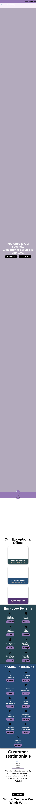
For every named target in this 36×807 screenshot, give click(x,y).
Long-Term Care (26, 676)
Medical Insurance (10, 618)
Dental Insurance (25, 618)
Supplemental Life (10, 644)
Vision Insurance (10, 631)
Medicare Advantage (10, 728)
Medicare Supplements (26, 715)
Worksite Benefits (26, 657)
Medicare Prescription (25, 728)
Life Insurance (25, 631)
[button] (33, 5)
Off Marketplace (10, 702)
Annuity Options (18, 741)
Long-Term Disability (10, 657)
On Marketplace (25, 689)
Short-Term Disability (26, 644)
